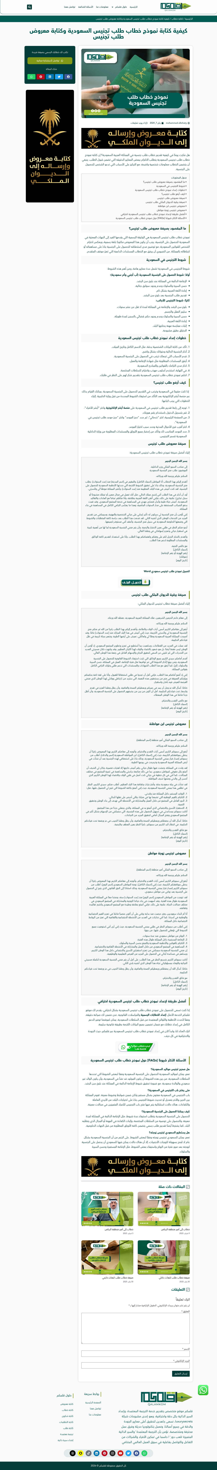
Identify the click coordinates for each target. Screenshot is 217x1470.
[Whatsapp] (144, 1453)
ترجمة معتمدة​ (66, 1434)
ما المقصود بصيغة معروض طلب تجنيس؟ (164, 182)
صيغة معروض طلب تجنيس (171, 198)
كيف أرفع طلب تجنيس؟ (173, 194)
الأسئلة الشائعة (85, 7)
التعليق (185, 1311)
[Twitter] (128, 1453)
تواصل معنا (69, 7)
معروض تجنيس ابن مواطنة (171, 206)
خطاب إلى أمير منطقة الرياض (175, 1229)
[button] (29, 7)
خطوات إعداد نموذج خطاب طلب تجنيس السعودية (160, 190)
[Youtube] (120, 1453)
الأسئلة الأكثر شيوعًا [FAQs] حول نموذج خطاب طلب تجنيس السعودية (150, 218)
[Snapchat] (81, 1453)
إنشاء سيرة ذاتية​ (65, 1440)
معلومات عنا (102, 7)
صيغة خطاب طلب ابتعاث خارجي (117, 1277)
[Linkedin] (96, 1453)
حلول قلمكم (121, 7)
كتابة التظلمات (66, 1422)
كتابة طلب (68, 1428)
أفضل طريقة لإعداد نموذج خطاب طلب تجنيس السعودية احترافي (153, 214)
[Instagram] (112, 1453)
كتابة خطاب (177, 19)
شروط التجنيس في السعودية (170, 186)
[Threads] (73, 1453)
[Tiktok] (89, 1453)
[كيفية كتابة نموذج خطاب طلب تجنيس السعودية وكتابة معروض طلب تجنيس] (135, 148)
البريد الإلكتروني (181, 1361)
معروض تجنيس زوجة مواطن (171, 210)
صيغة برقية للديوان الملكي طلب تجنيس (165, 202)
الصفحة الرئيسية (93, 1402)
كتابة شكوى (67, 1416)
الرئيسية (133, 7)
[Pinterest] (104, 1453)
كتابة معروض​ (66, 1404)
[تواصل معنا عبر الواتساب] (203, 1395)
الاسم (186, 1349)
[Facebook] (136, 1453)
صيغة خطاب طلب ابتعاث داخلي (174, 1277)
